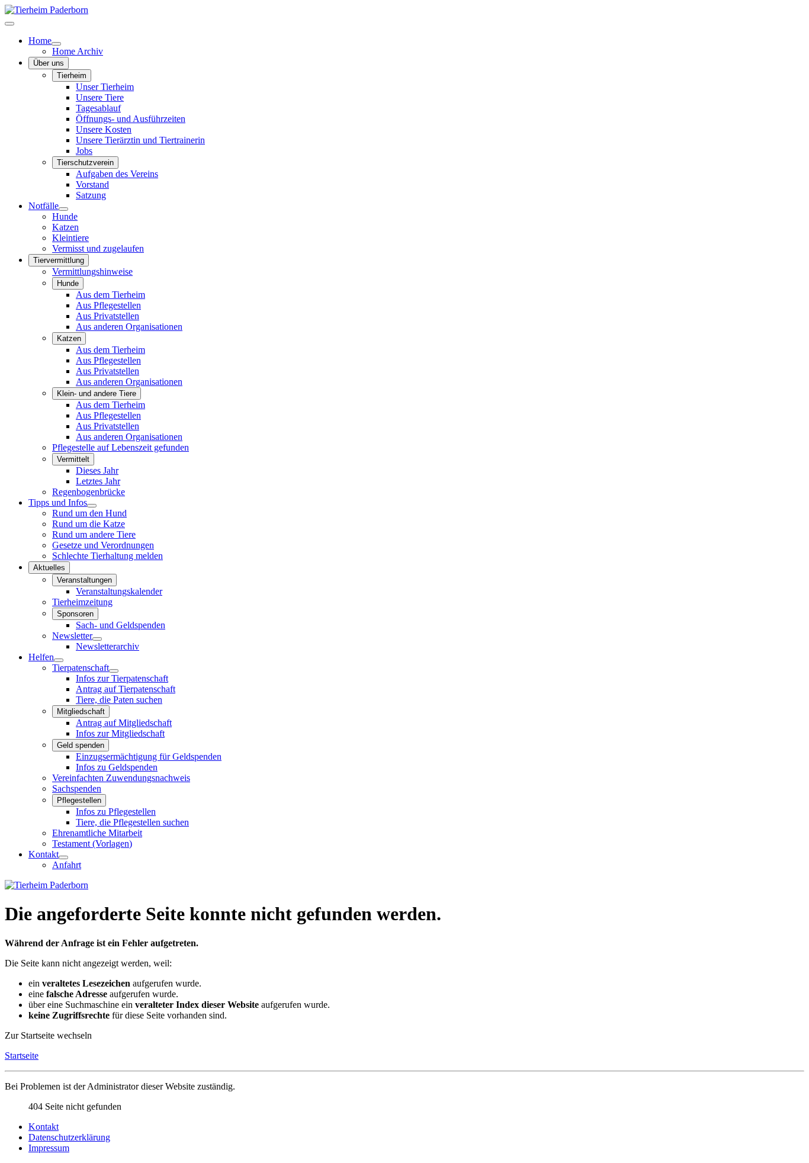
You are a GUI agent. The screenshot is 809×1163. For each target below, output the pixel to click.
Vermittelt (73, 459)
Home (40, 41)
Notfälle (43, 206)
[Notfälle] (63, 209)
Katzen (65, 227)
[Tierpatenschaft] (113, 671)
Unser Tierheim (105, 87)
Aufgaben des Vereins (117, 174)
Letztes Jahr (98, 481)
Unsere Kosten (103, 129)
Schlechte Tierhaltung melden (107, 556)
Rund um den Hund (89, 513)
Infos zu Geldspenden (117, 767)
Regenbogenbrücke (88, 492)
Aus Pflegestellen (108, 305)
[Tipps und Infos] (92, 505)
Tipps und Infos (57, 502)
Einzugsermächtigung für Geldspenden (148, 756)
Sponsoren (75, 613)
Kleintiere (70, 238)
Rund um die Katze (88, 524)
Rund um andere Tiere (94, 534)
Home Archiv (77, 51)
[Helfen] (58, 660)
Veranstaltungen (84, 580)
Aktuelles (49, 567)
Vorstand (92, 184)
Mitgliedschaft (81, 711)
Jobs (84, 151)
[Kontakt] (63, 857)
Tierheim (71, 75)
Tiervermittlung (58, 260)
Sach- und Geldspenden (120, 625)
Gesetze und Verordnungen (103, 545)
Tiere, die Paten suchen (119, 700)
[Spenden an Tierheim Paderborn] (46, 885)
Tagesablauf (98, 108)
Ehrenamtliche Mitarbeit (97, 833)
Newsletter (72, 636)
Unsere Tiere (100, 97)
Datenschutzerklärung (69, 1137)
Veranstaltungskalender (119, 591)
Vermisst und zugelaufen (98, 248)
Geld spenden (80, 745)
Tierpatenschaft (80, 668)
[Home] (56, 44)
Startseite (21, 1055)
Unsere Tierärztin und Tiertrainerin (140, 140)
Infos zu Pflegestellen (116, 812)
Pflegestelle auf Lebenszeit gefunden (120, 447)
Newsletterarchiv (107, 646)
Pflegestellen (79, 800)
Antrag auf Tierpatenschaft (125, 689)
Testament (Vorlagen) (92, 843)
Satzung (91, 195)
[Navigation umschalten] (9, 23)
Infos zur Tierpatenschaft (122, 678)
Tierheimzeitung (82, 602)
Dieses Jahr (97, 470)
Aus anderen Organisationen (129, 327)
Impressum (48, 1148)
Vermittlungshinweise (92, 271)
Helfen (41, 657)
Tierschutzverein (85, 162)
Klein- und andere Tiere (96, 393)
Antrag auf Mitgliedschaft (124, 723)
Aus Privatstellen (107, 316)
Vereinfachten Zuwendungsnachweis (121, 778)
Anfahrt (66, 865)
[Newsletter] (97, 639)
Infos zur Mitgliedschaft (120, 733)
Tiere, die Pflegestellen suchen (132, 822)
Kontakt (43, 854)
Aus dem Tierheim (110, 295)
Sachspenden (76, 788)
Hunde (65, 216)
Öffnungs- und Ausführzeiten (130, 119)
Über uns (48, 63)
